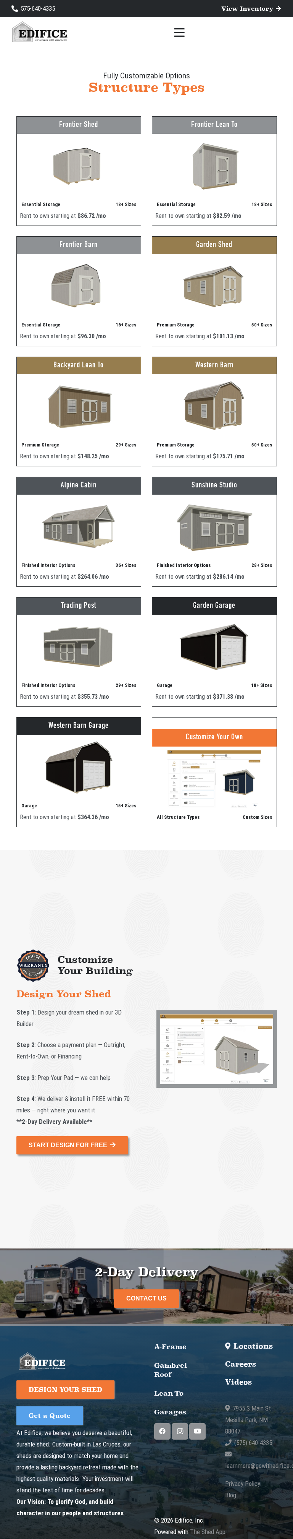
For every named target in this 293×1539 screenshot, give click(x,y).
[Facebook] (162, 1431)
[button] (179, 32)
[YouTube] (197, 1431)
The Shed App (207, 1532)
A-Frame (170, 1347)
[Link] (79, 171)
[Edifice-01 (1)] (39, 33)
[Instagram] (180, 1431)
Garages (170, 1412)
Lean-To (169, 1393)
